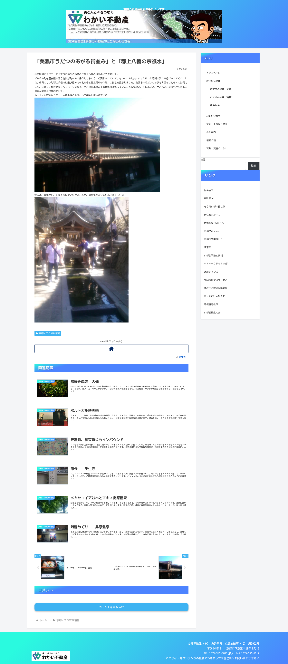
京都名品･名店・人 (214, 223)
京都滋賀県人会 (212, 312)
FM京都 (207, 247)
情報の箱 (211, 140)
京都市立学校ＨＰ (213, 239)
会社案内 (211, 132)
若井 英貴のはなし (216, 148)
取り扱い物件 (213, 81)
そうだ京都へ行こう (214, 206)
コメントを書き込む (111, 607)
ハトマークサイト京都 (215, 263)
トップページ (213, 73)
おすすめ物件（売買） (222, 89)
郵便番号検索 (211, 304)
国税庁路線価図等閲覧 (215, 288)
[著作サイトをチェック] (111, 348)
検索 (203, 159)
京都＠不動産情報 (213, 255)
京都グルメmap (211, 231)
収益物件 (215, 105)
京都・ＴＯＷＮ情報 (49, 333)
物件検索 (208, 190)
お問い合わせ (213, 116)
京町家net (209, 198)
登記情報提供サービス (215, 280)
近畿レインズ (211, 272)
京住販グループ (212, 215)
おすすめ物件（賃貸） (222, 97)
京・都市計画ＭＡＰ (214, 296)
